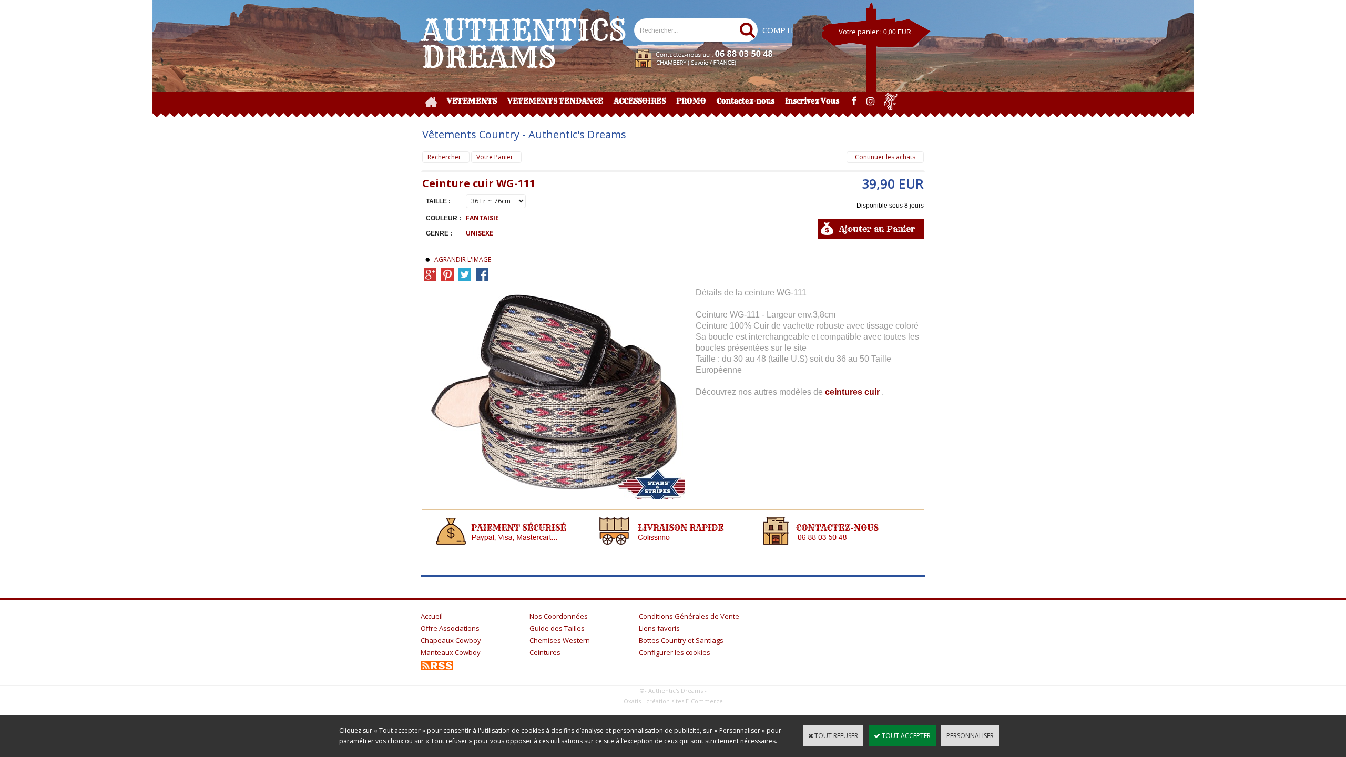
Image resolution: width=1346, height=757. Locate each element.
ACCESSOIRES (640, 101)
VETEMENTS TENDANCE (555, 101)
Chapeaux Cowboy (451, 640)
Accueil (432, 616)
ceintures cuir (853, 391)
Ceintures (544, 652)
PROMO (691, 101)
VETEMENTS (472, 101)
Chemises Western (559, 640)
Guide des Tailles (557, 628)
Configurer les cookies (674, 652)
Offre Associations (450, 628)
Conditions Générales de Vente (689, 616)
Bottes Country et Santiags (681, 640)
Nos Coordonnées (558, 616)
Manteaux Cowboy (451, 652)
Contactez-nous (745, 101)
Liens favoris (659, 628)
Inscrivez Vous (812, 101)
